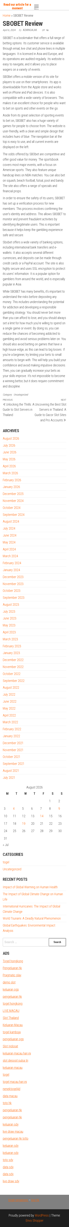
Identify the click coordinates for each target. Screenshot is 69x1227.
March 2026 (10, 473)
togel (6, 862)
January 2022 (11, 736)
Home (6, 15)
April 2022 (9, 715)
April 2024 (9, 549)
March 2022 (10, 722)
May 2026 (9, 459)
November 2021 (13, 750)
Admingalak (30, 30)
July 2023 (9, 611)
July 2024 (9, 528)
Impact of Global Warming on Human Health (30, 887)
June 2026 (9, 452)
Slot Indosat (10, 1046)
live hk (35, 1200)
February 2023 (12, 646)
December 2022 (13, 660)
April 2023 (9, 632)
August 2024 (11, 521)
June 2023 (9, 618)
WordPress (42, 1215)
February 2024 (12, 563)
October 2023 (11, 591)
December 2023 (13, 577)
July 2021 (9, 777)
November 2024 (13, 501)
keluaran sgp (11, 989)
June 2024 (9, 535)
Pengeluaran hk (12, 968)
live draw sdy (11, 1181)
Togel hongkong (13, 961)
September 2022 (13, 681)
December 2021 (13, 743)
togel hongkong (12, 1003)
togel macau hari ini (15, 1082)
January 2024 (11, 570)
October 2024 (11, 508)
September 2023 (13, 597)
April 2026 (9, 466)
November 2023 (13, 584)
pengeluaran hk (12, 996)
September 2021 (13, 764)
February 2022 (12, 729)
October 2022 (11, 674)
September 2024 (13, 515)
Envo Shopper (34, 1220)
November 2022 (13, 667)
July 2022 (9, 694)
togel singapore (18, 1200)
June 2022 (9, 701)
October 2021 (11, 757)
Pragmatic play (12, 975)
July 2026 (9, 445)
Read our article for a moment (17, 6)
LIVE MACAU (11, 1011)
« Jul (5, 845)
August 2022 (11, 687)
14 (41, 816)
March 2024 (10, 556)
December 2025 (13, 494)
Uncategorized (21, 394)
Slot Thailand (11, 1018)
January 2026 (11, 487)
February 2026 (12, 480)
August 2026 (11, 438)
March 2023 (10, 639)
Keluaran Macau (13, 1025)
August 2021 (11, 771)
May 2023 (9, 625)
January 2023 (11, 653)
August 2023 (11, 604)
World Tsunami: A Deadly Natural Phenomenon (32, 918)
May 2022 (9, 708)
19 (23, 823)
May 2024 (9, 542)
